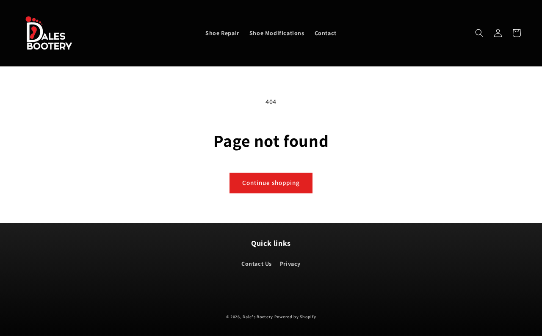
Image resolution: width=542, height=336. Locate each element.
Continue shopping (271, 183)
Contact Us (256, 263)
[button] (479, 33)
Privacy (290, 263)
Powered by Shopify (295, 316)
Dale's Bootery (258, 316)
